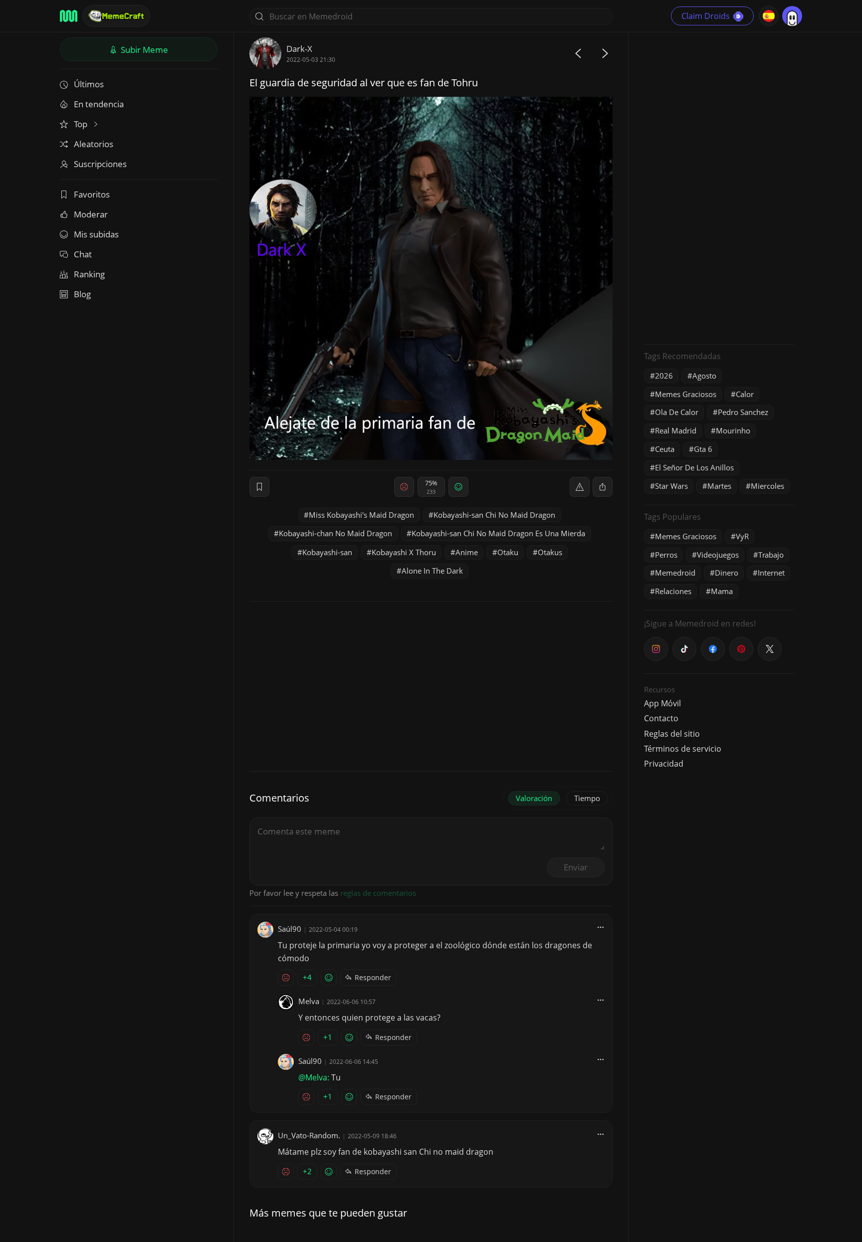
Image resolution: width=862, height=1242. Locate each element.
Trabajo (771, 555)
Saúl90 (289, 929)
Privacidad (663, 763)
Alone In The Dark (432, 571)
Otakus (550, 552)
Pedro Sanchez (743, 412)
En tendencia (99, 104)
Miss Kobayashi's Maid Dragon (361, 515)
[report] (580, 487)
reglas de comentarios (378, 893)
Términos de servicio (682, 748)
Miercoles (767, 486)
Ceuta (664, 449)
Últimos (89, 84)
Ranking (89, 274)
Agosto (704, 376)
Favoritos (92, 194)
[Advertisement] (719, 187)
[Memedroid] (68, 16)
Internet (771, 573)
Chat (83, 254)
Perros (666, 555)
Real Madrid (675, 430)
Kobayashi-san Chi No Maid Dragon (494, 515)
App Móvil (662, 703)
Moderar (91, 214)
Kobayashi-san (327, 552)
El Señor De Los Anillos (694, 467)
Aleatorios (93, 144)
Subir (143, 49)
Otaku (507, 552)
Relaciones (673, 591)
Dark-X (299, 48)
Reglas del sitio (672, 733)
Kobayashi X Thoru (404, 552)
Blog (82, 294)
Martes (719, 486)
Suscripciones (100, 164)
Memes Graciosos (685, 394)
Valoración (534, 798)
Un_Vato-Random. (309, 1135)
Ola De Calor (676, 412)
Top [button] (81, 124)
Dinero (726, 573)
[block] (603, 487)
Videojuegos (718, 555)
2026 (664, 376)
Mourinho (733, 430)
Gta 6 (703, 449)
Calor (745, 394)
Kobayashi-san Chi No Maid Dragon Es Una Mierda (498, 533)
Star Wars (671, 486)
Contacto (661, 718)
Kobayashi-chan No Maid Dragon (335, 533)
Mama (722, 591)
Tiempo (587, 798)
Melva (308, 1001)
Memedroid (675, 573)
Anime (466, 552)
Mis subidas (96, 234)
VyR (742, 536)
